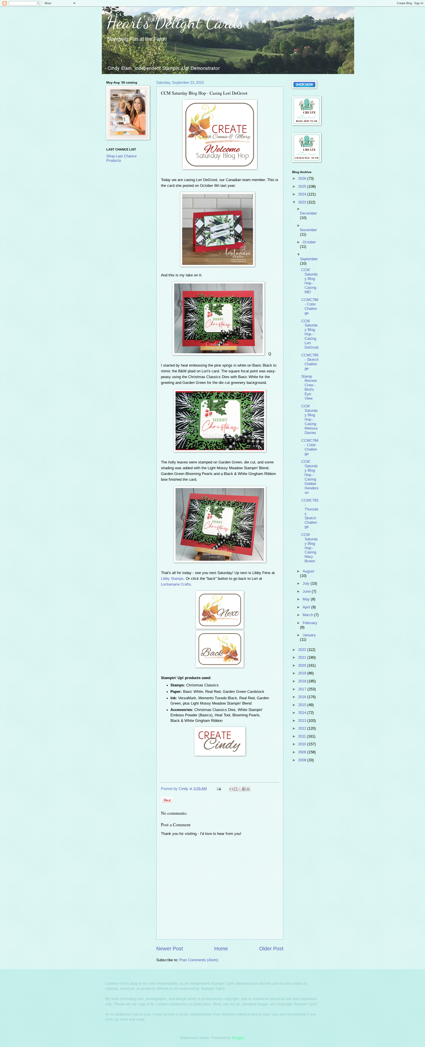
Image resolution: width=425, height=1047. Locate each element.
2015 (302, 705)
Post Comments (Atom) (198, 960)
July (307, 583)
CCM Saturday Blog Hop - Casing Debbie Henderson (310, 476)
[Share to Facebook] (244, 789)
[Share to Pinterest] (248, 789)
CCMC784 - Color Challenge (309, 447)
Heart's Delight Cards (175, 22)
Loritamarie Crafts (176, 584)
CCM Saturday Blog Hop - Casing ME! (309, 281)
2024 (302, 194)
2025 (302, 186)
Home (221, 948)
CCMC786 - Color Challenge (309, 306)
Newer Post (169, 948)
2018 (302, 681)
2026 (302, 178)
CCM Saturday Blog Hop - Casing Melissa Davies (309, 419)
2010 (302, 744)
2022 (302, 650)
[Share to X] (240, 789)
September (309, 259)
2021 (302, 657)
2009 (302, 752)
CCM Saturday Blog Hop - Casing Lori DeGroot (310, 334)
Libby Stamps (172, 578)
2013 (302, 721)
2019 (302, 673)
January (309, 635)
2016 (302, 697)
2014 (302, 713)
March (308, 615)
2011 (302, 736)
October (309, 242)
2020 (302, 665)
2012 (302, 728)
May (307, 599)
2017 (302, 689)
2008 (302, 760)
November (308, 230)
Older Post (271, 948)
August (308, 571)
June (307, 591)
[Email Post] (218, 789)
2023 (302, 202)
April (307, 607)
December (308, 213)
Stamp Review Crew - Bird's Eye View (309, 387)
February (310, 623)
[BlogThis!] (235, 789)
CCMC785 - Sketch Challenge (310, 362)
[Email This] (231, 789)
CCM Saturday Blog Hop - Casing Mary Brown (309, 548)
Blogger (238, 1038)
